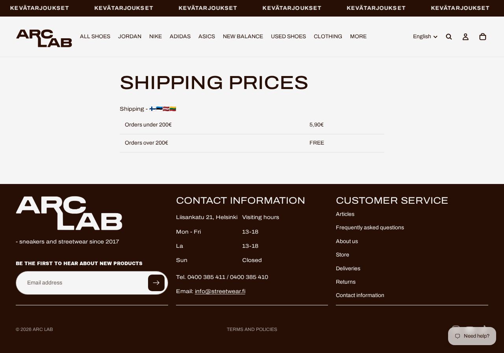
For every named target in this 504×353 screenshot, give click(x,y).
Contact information (360, 295)
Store (342, 255)
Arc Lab (43, 329)
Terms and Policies (252, 329)
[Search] (449, 37)
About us (347, 241)
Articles (345, 214)
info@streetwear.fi (220, 291)
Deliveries (348, 268)
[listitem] (358, 37)
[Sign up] (156, 282)
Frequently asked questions (370, 227)
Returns (346, 282)
